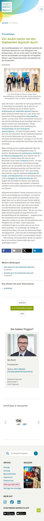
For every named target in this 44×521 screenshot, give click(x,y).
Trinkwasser (24, 161)
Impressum (7, 477)
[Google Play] (9, 513)
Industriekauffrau (32, 116)
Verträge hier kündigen (12, 488)
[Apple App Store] (20, 513)
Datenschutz (8, 481)
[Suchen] (36, 453)
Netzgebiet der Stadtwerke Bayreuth (20, 178)
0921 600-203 (19, 369)
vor (22, 314)
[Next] (38, 422)
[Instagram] (6, 503)
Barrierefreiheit (9, 474)
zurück (22, 303)
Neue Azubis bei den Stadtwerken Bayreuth (19, 267)
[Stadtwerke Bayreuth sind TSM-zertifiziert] (22, 422)
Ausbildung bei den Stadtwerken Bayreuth (16, 111)
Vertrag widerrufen (11, 484)
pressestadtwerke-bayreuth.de (20, 372)
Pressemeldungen (8, 34)
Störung (6, 471)
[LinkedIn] (20, 503)
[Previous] (5, 422)
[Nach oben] (39, 510)
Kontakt (6, 468)
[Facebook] (13, 503)
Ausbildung (8, 288)
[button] (6, 251)
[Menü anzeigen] (41, 9)
